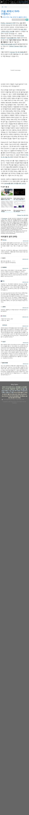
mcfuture (4, 325)
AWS (3, 387)
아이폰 (23, 390)
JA (25, 2)
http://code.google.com (8, 44)
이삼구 (4, 341)
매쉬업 (13, 396)
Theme (5, 399)
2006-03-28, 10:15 (25, 259)
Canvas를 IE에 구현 (13, 38)
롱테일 (23, 396)
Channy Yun (15, 401)
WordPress (24, 394)
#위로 (9, 399)
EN (23, 2)
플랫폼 (17, 396)
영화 (13, 397)
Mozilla (6, 396)
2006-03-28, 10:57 (25, 282)
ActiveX (16, 392)
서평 (11, 397)
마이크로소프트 (13, 394)
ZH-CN (21, 2)
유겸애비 (4, 267)
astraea (4, 315)
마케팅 (19, 397)
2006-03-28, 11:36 (25, 307)
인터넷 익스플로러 (18, 17)
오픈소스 (8, 392)
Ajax (4, 17)
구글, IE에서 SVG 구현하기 (10, 12)
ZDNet (19, 394)
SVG (7, 17)
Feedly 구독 (21, 399)
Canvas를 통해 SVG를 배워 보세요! (15, 183)
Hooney (4, 239)
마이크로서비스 (10, 387)
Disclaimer (4, 218)
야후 (20, 396)
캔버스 (25, 17)
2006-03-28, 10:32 (25, 268)
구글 (5, 7)
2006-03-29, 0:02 (25, 342)
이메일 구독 (14, 399)
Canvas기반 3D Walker (17, 52)
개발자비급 (18, 389)
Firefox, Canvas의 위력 (8, 23)
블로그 (22, 392)
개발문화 (12, 389)
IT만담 (10, 396)
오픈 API (14, 390)
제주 (19, 392)
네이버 (5, 394)
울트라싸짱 (5, 362)
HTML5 (6, 390)
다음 (12, 392)
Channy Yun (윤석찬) (22, 215)
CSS (16, 397)
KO (27, 2)
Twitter (19, 390)
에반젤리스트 (20, 387)
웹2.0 (24, 389)
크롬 (8, 394)
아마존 (7, 389)
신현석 (4, 306)
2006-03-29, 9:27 (25, 363)
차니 (3, 281)
